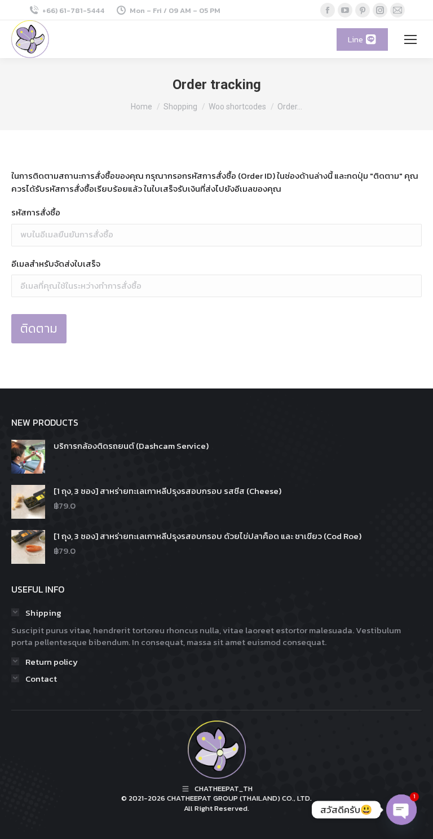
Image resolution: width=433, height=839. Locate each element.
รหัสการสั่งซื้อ (35, 212)
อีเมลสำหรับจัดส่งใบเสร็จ (55, 264)
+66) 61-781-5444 (73, 10)
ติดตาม (39, 328)
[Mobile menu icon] (410, 39)
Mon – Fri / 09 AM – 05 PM (175, 10)
